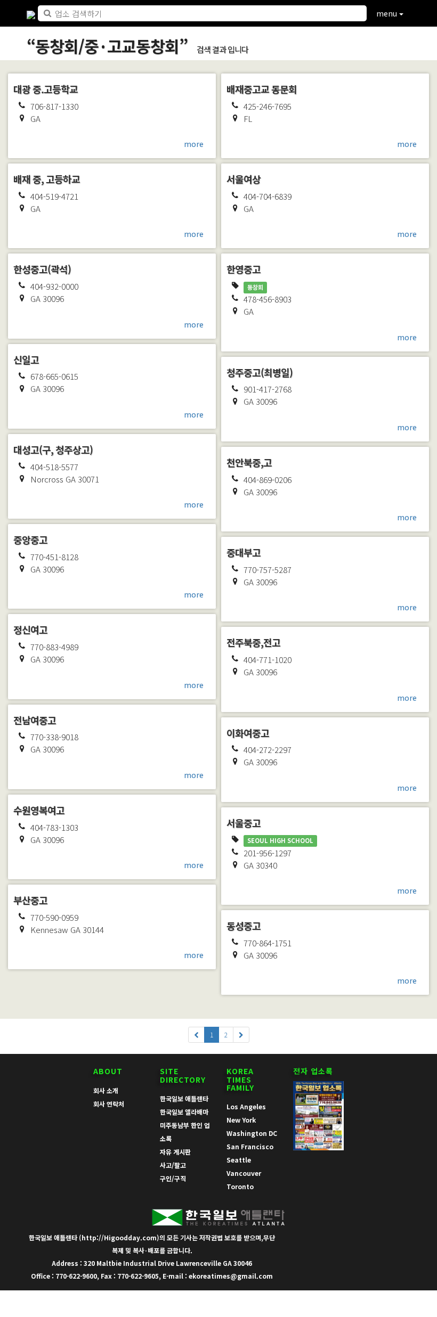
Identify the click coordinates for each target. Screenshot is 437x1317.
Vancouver (243, 1172)
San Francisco (249, 1146)
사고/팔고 (173, 1164)
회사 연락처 (108, 1103)
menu (387, 13)
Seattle (238, 1159)
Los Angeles (246, 1106)
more (194, 143)
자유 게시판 (175, 1151)
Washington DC (251, 1133)
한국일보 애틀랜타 (184, 1098)
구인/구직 (173, 1178)
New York (241, 1119)
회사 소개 (105, 1090)
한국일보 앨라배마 (184, 1111)
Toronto (240, 1186)
